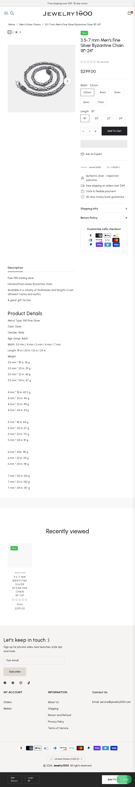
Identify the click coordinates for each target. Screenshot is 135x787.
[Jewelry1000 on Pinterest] (13, 682)
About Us (53, 702)
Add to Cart (115, 779)
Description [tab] (15, 267)
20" (96, 118)
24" (121, 118)
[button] (88, 61)
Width (13, 778)
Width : (89, 85)
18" (84, 118)
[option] (41, 78)
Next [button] (67, 81)
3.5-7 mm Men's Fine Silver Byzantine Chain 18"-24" (20, 586)
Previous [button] (15, 81)
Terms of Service (58, 728)
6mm (86, 102)
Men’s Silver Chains (30, 24)
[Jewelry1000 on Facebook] (6, 682)
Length (30, 778)
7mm (101, 102)
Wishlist (8, 708)
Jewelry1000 (20, 573)
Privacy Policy (56, 721)
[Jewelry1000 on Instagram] (21, 682)
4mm (103, 92)
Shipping (53, 708)
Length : (87, 111)
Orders (8, 702)
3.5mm (87, 92)
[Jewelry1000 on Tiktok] (29, 682)
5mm (117, 92)
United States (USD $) (66, 758)
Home (11, 24)
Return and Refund (59, 715)
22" (108, 118)
